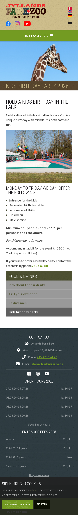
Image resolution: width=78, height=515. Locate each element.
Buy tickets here (36, 35)
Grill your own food (23, 294)
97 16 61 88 (40, 266)
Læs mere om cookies (43, 495)
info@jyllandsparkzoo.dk (47, 364)
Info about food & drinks (27, 285)
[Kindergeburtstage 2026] (70, 15)
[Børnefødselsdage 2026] (70, 7)
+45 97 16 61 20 (47, 357)
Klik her (35, 490)
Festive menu (18, 303)
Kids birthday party (23, 312)
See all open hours (39, 424)
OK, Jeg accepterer (17, 504)
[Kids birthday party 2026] (70, 11)
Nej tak (42, 504)
